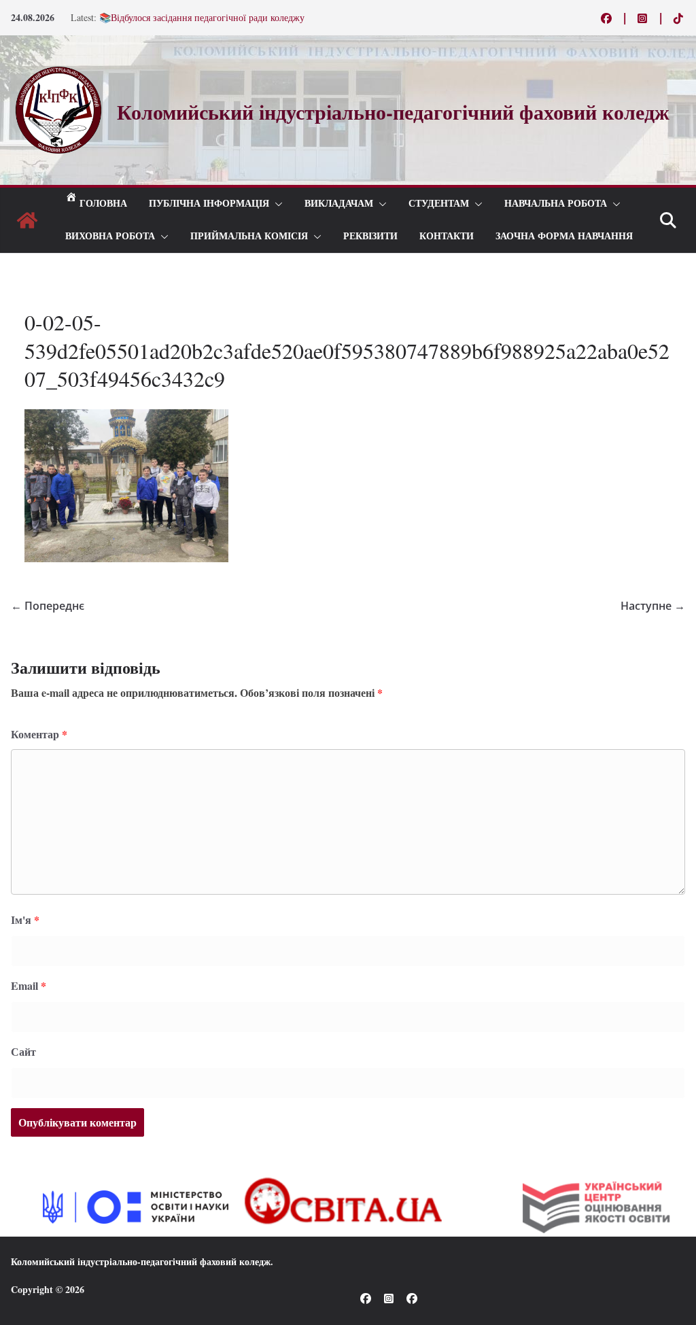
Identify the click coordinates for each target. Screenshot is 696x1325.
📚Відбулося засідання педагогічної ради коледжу (201, 18)
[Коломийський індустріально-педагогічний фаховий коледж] (27, 220)
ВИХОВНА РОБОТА (110, 236)
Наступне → (653, 605)
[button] (276, 203)
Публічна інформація (209, 204)
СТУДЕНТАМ (438, 204)
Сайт (23, 1051)
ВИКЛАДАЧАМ (338, 204)
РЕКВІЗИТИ (370, 236)
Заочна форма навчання (564, 236)
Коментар (39, 734)
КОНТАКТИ (446, 236)
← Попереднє (47, 605)
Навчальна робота (555, 204)
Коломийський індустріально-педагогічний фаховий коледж (141, 1261)
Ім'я (25, 919)
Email (28, 985)
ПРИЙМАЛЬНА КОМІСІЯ (249, 236)
